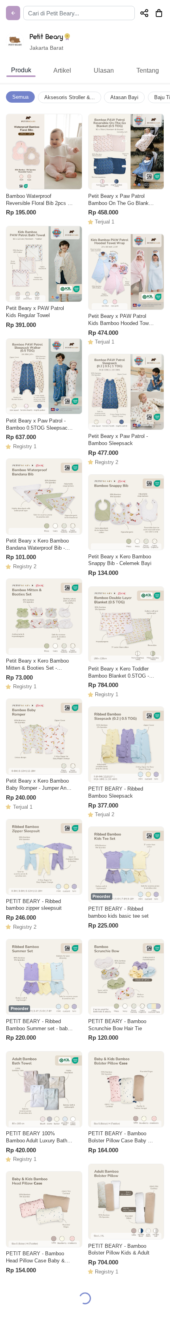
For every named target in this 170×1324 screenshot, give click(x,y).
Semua (20, 97)
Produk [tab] (21, 70)
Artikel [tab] (62, 70)
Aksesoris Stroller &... (69, 97)
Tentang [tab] (147, 70)
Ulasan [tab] (104, 70)
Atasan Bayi (124, 97)
